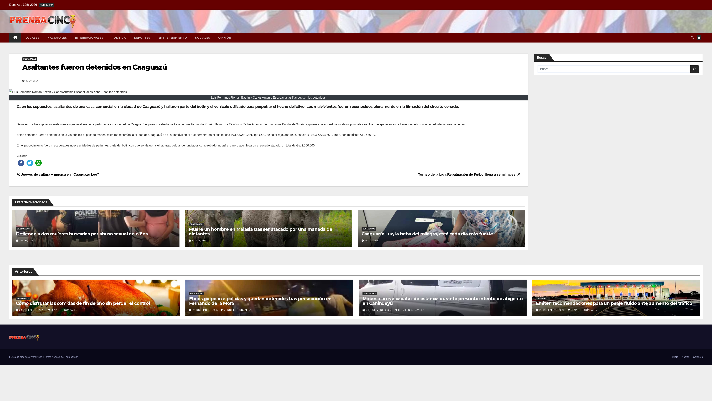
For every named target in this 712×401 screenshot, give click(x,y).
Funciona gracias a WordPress (26, 357)
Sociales (202, 37)
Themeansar (71, 357)
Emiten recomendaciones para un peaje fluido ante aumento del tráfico (614, 303)
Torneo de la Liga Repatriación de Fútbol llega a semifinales (467, 174)
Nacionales (57, 37)
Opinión (224, 37)
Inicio (675, 357)
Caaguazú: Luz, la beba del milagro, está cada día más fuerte (427, 234)
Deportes (142, 37)
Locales (32, 37)
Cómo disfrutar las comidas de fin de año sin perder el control (83, 303)
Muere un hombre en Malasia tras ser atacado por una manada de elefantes (260, 231)
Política (119, 37)
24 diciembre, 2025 (32, 310)
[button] (692, 37)
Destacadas (29, 59)
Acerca (685, 357)
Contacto (698, 357)
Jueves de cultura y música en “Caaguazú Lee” (59, 174)
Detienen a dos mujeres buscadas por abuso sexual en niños (82, 234)
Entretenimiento (173, 37)
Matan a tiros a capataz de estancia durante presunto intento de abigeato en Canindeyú (442, 301)
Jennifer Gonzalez (64, 310)
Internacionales (89, 37)
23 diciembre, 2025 (552, 310)
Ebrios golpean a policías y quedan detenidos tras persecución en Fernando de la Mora (260, 301)
